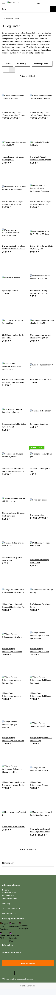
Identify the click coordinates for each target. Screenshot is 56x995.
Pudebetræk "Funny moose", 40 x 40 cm (38, 291)
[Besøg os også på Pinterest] (18, 973)
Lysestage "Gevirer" (10, 290)
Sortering (21, 64)
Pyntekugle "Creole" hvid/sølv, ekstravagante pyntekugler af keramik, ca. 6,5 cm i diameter (41, 158)
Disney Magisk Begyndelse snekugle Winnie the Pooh (13, 247)
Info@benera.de (9, 913)
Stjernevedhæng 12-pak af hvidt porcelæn (13, 514)
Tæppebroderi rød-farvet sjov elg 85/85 (13, 158)
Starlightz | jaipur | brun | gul (40, 469)
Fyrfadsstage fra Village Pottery (40, 605)
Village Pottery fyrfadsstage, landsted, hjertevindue (12, 695)
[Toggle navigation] (3, 1)
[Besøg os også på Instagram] (25, 973)
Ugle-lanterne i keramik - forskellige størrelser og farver (40, 830)
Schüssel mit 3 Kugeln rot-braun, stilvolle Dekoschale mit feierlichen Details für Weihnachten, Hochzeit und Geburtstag (14, 470)
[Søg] (53, 9)
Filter (8, 64)
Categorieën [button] (8, 863)
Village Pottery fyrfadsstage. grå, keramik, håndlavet (13, 739)
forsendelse (29, 979)
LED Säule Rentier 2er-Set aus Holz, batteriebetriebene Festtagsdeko (13, 336)
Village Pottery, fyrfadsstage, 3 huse (39, 783)
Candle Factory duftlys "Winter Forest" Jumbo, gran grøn (40, 114)
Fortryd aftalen (28, 963)
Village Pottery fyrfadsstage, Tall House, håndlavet (40, 695)
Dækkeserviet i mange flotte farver (39, 561)
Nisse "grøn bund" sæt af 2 (13, 827)
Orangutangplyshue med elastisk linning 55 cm (41, 336)
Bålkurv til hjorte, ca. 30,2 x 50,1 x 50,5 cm (41, 247)
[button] (46, 3)
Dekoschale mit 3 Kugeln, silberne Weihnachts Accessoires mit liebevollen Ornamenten (41, 203)
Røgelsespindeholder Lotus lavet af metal (14, 425)
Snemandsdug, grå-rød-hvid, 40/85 (12, 558)
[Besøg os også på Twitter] (11, 973)
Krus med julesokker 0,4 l (41, 379)
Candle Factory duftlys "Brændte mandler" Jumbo (13, 113)
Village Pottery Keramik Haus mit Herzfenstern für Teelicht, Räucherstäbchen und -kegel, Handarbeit (13, 606)
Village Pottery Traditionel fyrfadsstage (41, 739)
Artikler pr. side (41, 64)
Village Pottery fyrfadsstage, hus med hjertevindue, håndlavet (40, 650)
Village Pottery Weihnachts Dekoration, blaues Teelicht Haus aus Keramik (13, 784)
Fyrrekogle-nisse (37, 515)
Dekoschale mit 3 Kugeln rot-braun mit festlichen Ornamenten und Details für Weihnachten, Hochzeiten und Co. (13, 203)
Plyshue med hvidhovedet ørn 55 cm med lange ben (13, 380)
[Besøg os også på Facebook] (5, 973)
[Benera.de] (13, 2)
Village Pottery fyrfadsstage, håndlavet (12, 650)
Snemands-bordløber (39, 424)
